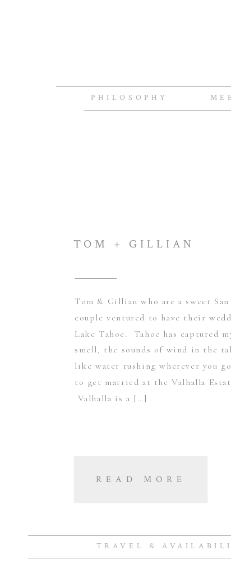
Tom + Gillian (134, 244)
